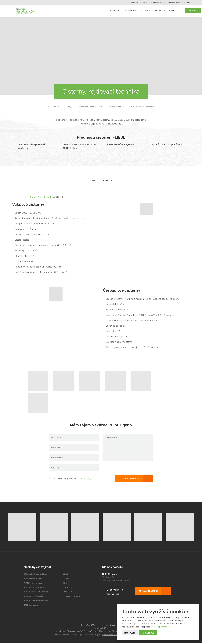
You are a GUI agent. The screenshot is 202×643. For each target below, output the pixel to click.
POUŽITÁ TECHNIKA (71, 596)
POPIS (92, 181)
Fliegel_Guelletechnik (40, 197)
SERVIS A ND (146, 11)
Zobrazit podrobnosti (161, 627)
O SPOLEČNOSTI (130, 11)
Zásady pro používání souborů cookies (83, 631)
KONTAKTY (67, 587)
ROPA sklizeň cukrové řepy (35, 574)
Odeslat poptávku (130, 478)
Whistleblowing (174, 2)
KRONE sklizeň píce (32, 605)
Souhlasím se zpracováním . (73, 478)
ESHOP (66, 583)
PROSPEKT (107, 181)
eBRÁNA (104, 628)
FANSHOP (135, 2)
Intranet (187, 2)
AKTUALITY (160, 11)
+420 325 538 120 (114, 590)
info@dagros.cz (112, 594)
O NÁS (65, 574)
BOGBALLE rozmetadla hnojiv (37, 601)
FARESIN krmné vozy (33, 583)
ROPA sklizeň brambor (33, 579)
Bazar (145, 2)
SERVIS (66, 579)
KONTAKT (172, 11)
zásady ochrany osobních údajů (115, 635)
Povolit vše (148, 633)
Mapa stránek (60, 631)
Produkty (114, 11)
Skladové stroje (157, 2)
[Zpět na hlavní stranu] (28, 11)
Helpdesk (193, 11)
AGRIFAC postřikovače (33, 596)
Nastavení (129, 633)
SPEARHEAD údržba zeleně (36, 592)
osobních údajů (85, 478)
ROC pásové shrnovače (34, 587)
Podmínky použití (107, 631)
